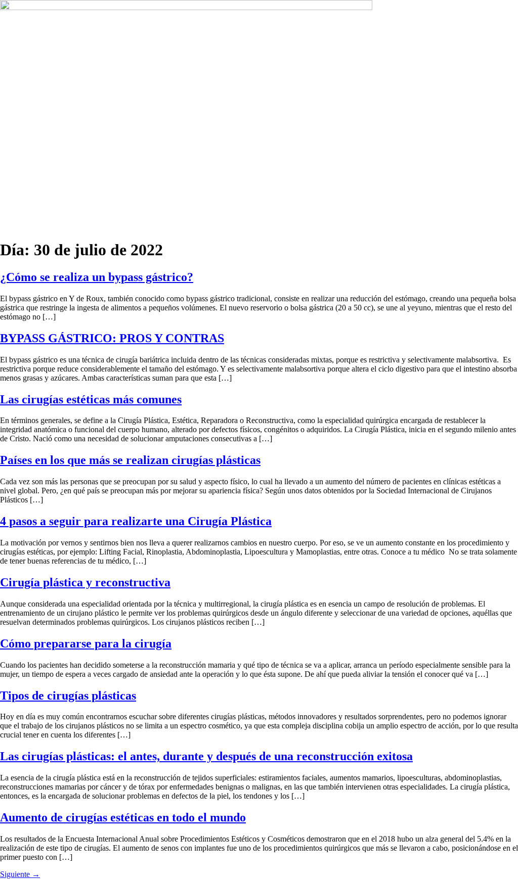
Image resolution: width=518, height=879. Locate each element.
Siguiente (20, 874)
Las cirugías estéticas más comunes (91, 399)
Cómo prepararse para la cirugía (85, 643)
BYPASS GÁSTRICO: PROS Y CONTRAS (112, 338)
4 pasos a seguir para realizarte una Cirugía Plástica (136, 521)
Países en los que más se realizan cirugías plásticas (130, 460)
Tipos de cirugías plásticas (68, 695)
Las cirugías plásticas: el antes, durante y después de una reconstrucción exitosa (206, 756)
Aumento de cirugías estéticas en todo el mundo (123, 817)
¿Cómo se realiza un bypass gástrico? (96, 277)
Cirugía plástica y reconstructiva (85, 582)
